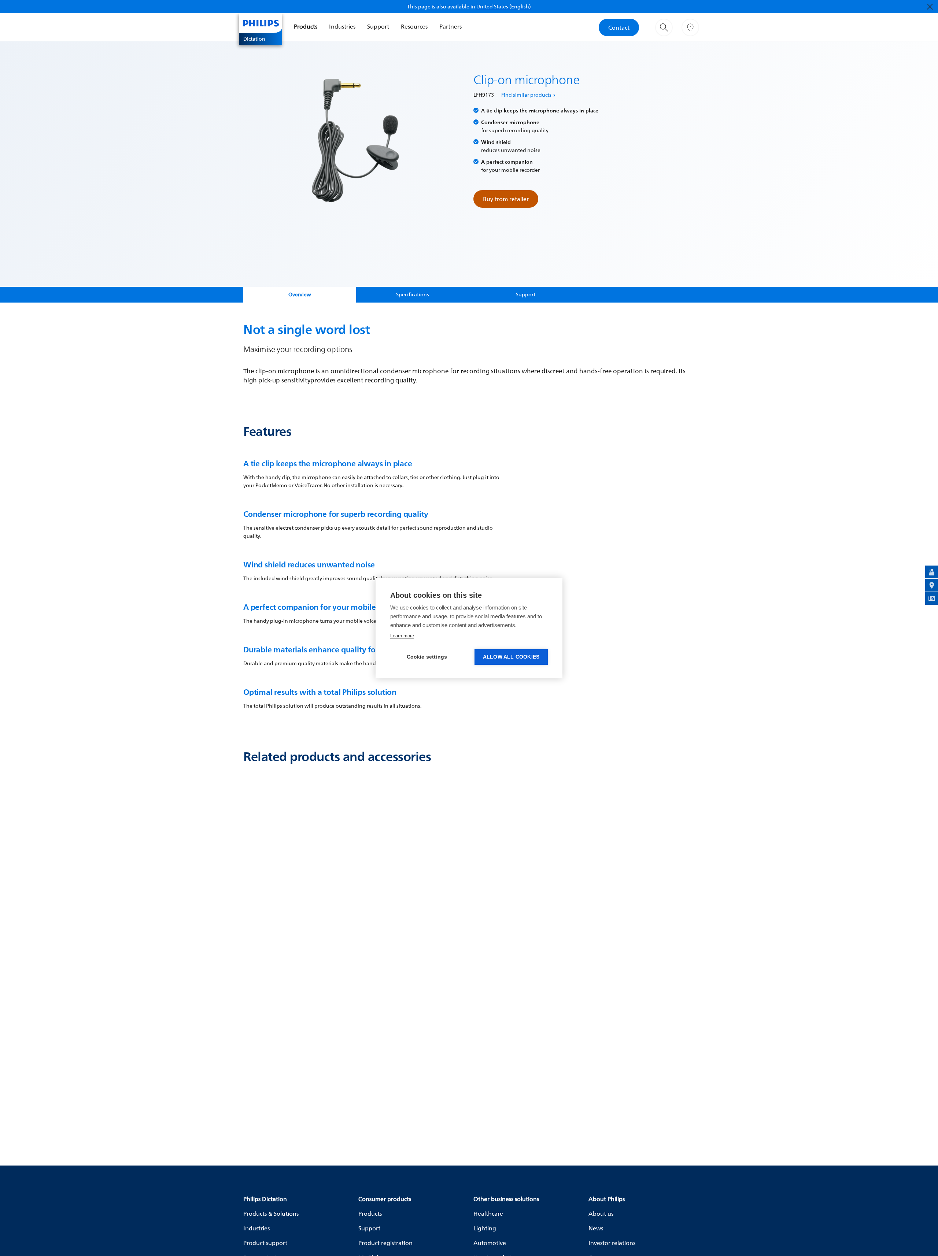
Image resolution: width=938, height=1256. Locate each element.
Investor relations (611, 1243)
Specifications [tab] (412, 294)
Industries (342, 26)
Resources (414, 26)
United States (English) (503, 6)
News (595, 1228)
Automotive (489, 1243)
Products (305, 26)
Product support (265, 1243)
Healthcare (488, 1213)
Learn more (402, 635)
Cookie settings (427, 657)
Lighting (484, 1228)
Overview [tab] (299, 294)
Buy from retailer (506, 199)
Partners (450, 26)
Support (378, 26)
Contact (618, 27)
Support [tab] (525, 294)
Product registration (385, 1243)
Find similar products (526, 94)
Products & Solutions (271, 1213)
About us (600, 1213)
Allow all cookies (511, 657)
